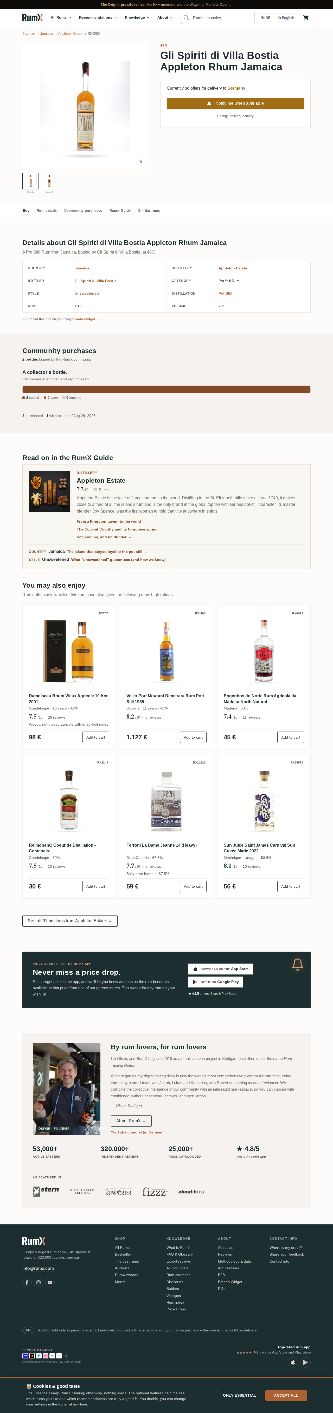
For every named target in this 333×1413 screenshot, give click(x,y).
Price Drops (176, 1309)
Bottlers (172, 1288)
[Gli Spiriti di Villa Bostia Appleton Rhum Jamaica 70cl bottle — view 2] (49, 181)
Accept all (286, 1395)
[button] (85, 106)
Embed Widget (230, 1282)
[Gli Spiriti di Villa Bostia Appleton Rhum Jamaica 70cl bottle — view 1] (30, 181)
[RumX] (32, 17)
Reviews (225, 1254)
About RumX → (131, 1121)
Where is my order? (286, 1247)
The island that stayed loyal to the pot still (107, 551)
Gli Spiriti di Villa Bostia (96, 281)
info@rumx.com (38, 1268)
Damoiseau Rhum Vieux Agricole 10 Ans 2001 (68, 699)
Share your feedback (287, 1254)
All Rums (122, 1247)
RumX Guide (120, 211)
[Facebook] (27, 1282)
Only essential (239, 1395)
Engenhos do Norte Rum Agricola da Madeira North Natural (260, 699)
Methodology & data (234, 1261)
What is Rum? (178, 1247)
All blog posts (177, 1268)
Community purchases (83, 211)
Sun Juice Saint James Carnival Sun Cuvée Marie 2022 (259, 848)
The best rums (127, 1261)
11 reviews (251, 717)
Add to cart (95, 737)
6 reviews (153, 717)
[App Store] (293, 1362)
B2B (221, 1275)
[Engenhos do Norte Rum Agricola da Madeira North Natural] (264, 651)
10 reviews (57, 866)
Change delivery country (235, 116)
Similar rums (149, 211)
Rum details (47, 211)
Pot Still (225, 293)
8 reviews (153, 866)
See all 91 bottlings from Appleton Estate (70, 921)
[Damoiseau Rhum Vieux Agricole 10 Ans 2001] (69, 651)
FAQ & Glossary (179, 1254)
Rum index (175, 1302)
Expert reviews (178, 1261)
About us (225, 1247)
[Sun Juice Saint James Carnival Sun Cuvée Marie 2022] (264, 800)
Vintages (173, 1295)
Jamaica (82, 268)
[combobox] (217, 18)
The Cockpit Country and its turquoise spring (120, 529)
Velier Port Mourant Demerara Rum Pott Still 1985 (165, 699)
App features (228, 1268)
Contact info (279, 1261)
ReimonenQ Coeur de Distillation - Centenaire (62, 848)
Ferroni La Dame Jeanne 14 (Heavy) (161, 845)
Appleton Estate (233, 268)
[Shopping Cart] (306, 17)
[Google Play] (305, 1362)
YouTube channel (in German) (139, 1132)
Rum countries (178, 1275)
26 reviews (57, 717)
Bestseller (123, 1254)
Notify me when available (239, 103)
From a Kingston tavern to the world (111, 521)
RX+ (221, 1288)
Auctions (122, 1268)
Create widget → (86, 319)
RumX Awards (126, 1275)
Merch (120, 1282)
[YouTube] (50, 1282)
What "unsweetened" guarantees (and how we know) (121, 560)
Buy (26, 211)
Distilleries (174, 1282)
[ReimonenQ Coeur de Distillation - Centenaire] (69, 800)
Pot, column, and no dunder (104, 537)
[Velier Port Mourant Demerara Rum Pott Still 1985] (166, 651)
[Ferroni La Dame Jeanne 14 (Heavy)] (166, 800)
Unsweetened (87, 293)
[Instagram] (38, 1282)
